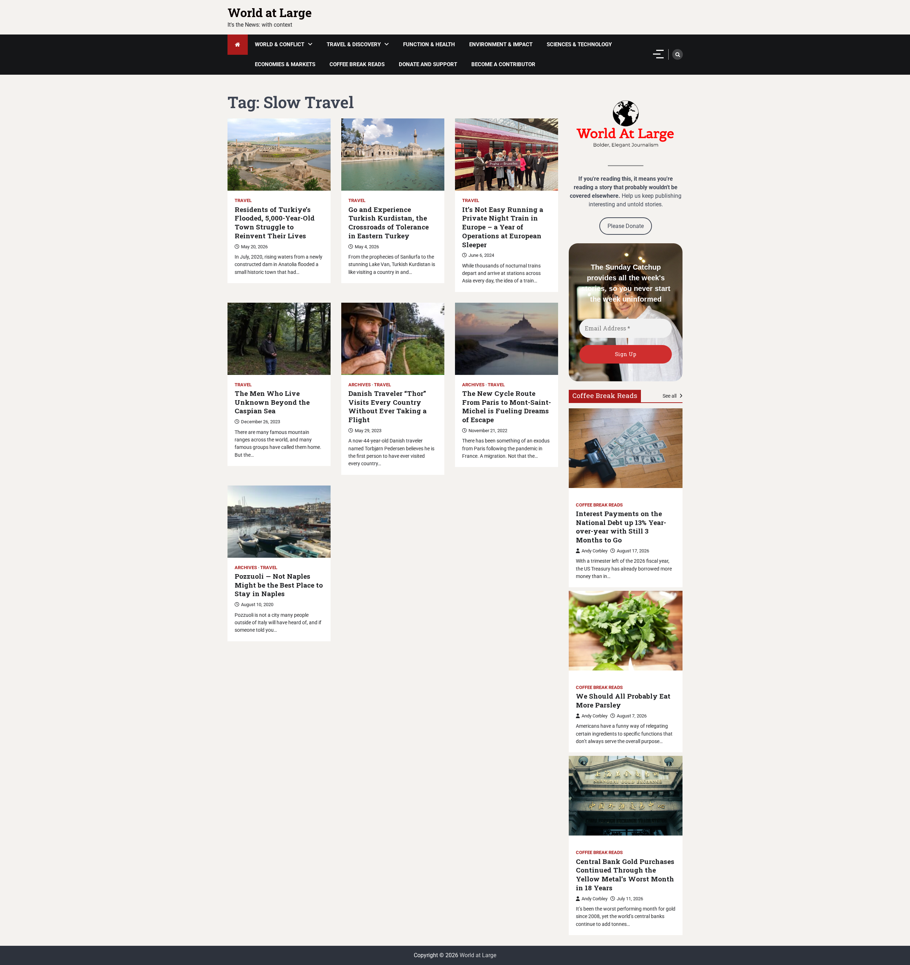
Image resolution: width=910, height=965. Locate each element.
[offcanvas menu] (658, 54)
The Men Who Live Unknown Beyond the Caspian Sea (272, 402)
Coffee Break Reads (357, 64)
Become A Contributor (503, 64)
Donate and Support (428, 64)
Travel (243, 200)
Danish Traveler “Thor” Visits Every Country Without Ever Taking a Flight (387, 406)
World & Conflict (279, 44)
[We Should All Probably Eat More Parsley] (625, 630)
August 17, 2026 (633, 550)
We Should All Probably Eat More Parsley (623, 700)
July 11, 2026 (630, 898)
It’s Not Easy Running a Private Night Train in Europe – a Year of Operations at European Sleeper (502, 227)
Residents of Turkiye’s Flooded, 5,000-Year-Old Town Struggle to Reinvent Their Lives (275, 222)
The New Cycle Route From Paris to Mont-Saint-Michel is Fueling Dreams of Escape (506, 406)
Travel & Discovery (354, 44)
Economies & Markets (285, 64)
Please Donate (625, 226)
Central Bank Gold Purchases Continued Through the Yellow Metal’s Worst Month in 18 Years (625, 874)
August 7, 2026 (632, 716)
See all (670, 396)
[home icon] (238, 45)
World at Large (270, 12)
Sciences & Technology (579, 44)
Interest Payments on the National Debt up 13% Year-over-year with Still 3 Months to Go (621, 526)
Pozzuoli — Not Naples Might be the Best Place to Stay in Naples (279, 585)
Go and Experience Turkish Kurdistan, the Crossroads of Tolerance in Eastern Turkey (388, 222)
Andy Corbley (594, 550)
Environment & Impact (500, 44)
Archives (359, 384)
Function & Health (429, 44)
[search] (677, 54)
